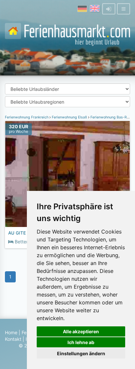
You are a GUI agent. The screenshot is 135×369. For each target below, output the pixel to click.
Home (11, 332)
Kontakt (13, 339)
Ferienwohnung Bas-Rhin (111, 117)
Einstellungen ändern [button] (81, 353)
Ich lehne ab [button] (81, 342)
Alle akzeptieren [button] (81, 331)
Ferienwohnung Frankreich (27, 117)
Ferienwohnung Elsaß (69, 117)
